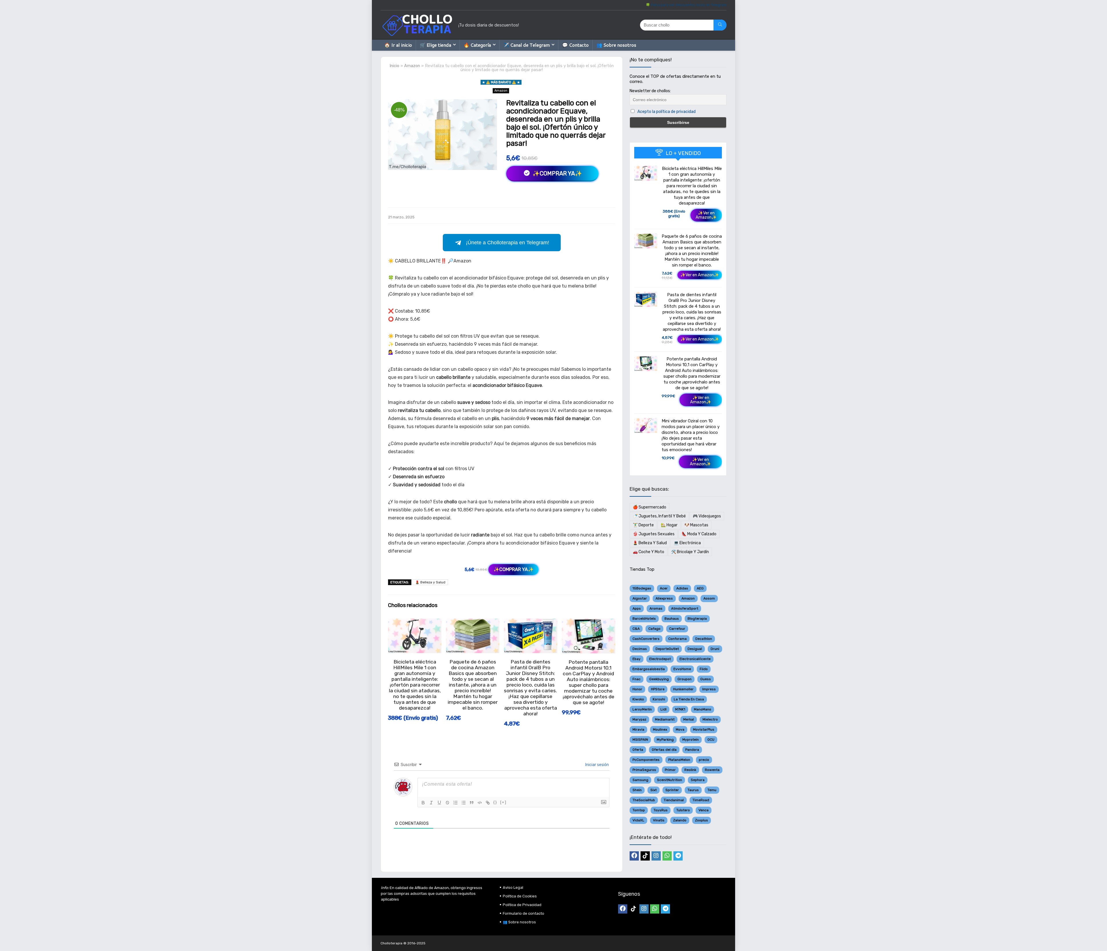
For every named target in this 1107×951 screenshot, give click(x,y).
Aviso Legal (513, 887)
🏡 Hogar (669, 525)
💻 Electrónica (687, 542)
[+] (503, 802)
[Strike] (447, 802)
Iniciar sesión (596, 764)
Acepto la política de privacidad (666, 111)
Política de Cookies (520, 896)
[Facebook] (634, 856)
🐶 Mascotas (696, 525)
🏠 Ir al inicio (398, 44)
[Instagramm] (656, 856)
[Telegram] (678, 856)
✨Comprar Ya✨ (556, 173)
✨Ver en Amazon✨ (706, 215)
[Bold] (423, 802)
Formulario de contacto (523, 913)
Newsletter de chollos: (650, 90)
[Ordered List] (455, 802)
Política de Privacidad (522, 905)
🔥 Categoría (477, 44)
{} (495, 802)
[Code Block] (480, 802)
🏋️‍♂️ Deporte (643, 525)
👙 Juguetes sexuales (654, 534)
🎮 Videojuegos (707, 516)
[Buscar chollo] (719, 25)
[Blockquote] (472, 802)
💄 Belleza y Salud (430, 582)
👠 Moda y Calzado (698, 534)
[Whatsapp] (667, 856)
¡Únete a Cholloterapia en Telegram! (507, 242)
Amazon (412, 65)
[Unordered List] (464, 802)
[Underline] (439, 802)
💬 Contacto (575, 44)
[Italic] (431, 802)
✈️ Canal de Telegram (526, 44)
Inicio (394, 65)
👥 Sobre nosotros (616, 44)
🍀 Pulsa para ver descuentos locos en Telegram (686, 5)
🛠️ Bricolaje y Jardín (690, 551)
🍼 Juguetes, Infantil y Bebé (659, 516)
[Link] (488, 802)
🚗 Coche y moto (648, 551)
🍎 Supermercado (649, 507)
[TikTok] (645, 856)
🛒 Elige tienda (435, 44)
